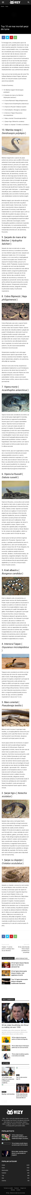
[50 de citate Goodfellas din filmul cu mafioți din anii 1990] (15, 1013)
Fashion (4, 1091)
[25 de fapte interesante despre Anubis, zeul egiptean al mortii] (6, 973)
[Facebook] (3, 37)
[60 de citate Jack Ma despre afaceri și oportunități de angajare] (6, 1154)
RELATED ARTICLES (8, 958)
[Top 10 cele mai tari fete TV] (22, 1071)
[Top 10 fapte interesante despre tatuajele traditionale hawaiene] (6, 981)
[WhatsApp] (15, 37)
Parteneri (16, 1188)
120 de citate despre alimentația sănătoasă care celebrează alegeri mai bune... (20, 1136)
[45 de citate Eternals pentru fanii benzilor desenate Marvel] (22, 1088)
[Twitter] (7, 37)
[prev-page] (3, 988)
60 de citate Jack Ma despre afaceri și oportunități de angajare (19, 1153)
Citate (3, 1022)
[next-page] (5, 988)
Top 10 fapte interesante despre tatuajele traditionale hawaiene (19, 981)
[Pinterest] (11, 37)
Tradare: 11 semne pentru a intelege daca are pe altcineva (8, 948)
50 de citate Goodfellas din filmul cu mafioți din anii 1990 (15, 1026)
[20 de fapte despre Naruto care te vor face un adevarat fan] (6, 965)
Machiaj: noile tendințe (8, 1094)
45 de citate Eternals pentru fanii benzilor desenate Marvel (22, 1095)
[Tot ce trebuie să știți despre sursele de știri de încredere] (6, 1145)
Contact (18, 1190)
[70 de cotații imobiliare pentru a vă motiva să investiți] (6, 1056)
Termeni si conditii (8, 1188)
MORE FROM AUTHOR (22, 958)
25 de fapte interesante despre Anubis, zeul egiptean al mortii (19, 973)
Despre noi (23, 1188)
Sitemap (13, 1190)
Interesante (4, 1075)
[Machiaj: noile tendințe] (8, 1088)
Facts (7, 6)
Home (2, 6)
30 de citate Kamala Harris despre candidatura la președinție (23, 949)
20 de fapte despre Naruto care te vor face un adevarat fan (20, 965)
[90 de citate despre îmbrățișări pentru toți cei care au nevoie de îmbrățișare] (6, 1048)
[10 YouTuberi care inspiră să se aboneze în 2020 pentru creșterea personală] (8, 1071)
